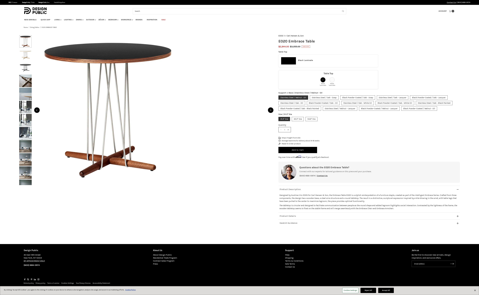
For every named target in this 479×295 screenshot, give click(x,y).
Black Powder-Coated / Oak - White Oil (395, 103)
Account (443, 11)
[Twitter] (28, 280)
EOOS (280, 36)
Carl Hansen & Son (295, 36)
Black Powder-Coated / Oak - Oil (323, 103)
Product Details (288, 216)
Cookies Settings (67, 283)
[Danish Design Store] (59, 2)
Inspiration (152, 20)
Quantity (282, 125)
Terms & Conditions (294, 261)
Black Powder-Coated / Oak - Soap (357, 97)
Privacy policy (40, 283)
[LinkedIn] (35, 280)
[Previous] (37, 110)
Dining (79, 20)
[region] (154, 110)
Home (26, 27)
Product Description (290, 189)
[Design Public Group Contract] (13, 2)
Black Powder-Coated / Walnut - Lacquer (379, 108)
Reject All (368, 290)
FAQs (287, 255)
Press (155, 264)
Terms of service (53, 283)
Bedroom (112, 20)
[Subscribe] (452, 264)
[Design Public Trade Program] (28, 2)
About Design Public (162, 255)
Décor (101, 20)
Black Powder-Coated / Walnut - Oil (419, 108)
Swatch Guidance (288, 223)
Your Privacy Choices (83, 283)
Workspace (126, 20)
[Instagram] (38, 280)
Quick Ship (45, 20)
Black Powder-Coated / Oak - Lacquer (429, 97)
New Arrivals (30, 20)
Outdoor (90, 20)
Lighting (68, 20)
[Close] (475, 290)
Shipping (289, 258)
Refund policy (29, 283)
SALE (163, 20)
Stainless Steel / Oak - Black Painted (434, 103)
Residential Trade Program (165, 258)
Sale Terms (290, 264)
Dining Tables (34, 27)
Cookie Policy (130, 290)
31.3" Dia (284, 119)
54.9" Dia (311, 119)
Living (57, 20)
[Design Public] (44, 2)
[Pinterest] (31, 280)
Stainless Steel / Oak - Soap (324, 97)
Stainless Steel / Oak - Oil (291, 103)
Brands (139, 20)
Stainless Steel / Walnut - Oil (293, 97)
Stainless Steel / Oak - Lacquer (392, 97)
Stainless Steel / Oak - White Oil (357, 103)
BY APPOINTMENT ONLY (34, 261)
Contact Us (451, 2)
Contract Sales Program (163, 261)
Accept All (386, 290)
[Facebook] (24, 280)
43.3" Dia (298, 119)
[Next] (270, 110)
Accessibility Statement (101, 283)
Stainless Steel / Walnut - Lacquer (340, 108)
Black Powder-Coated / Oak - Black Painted (299, 108)
